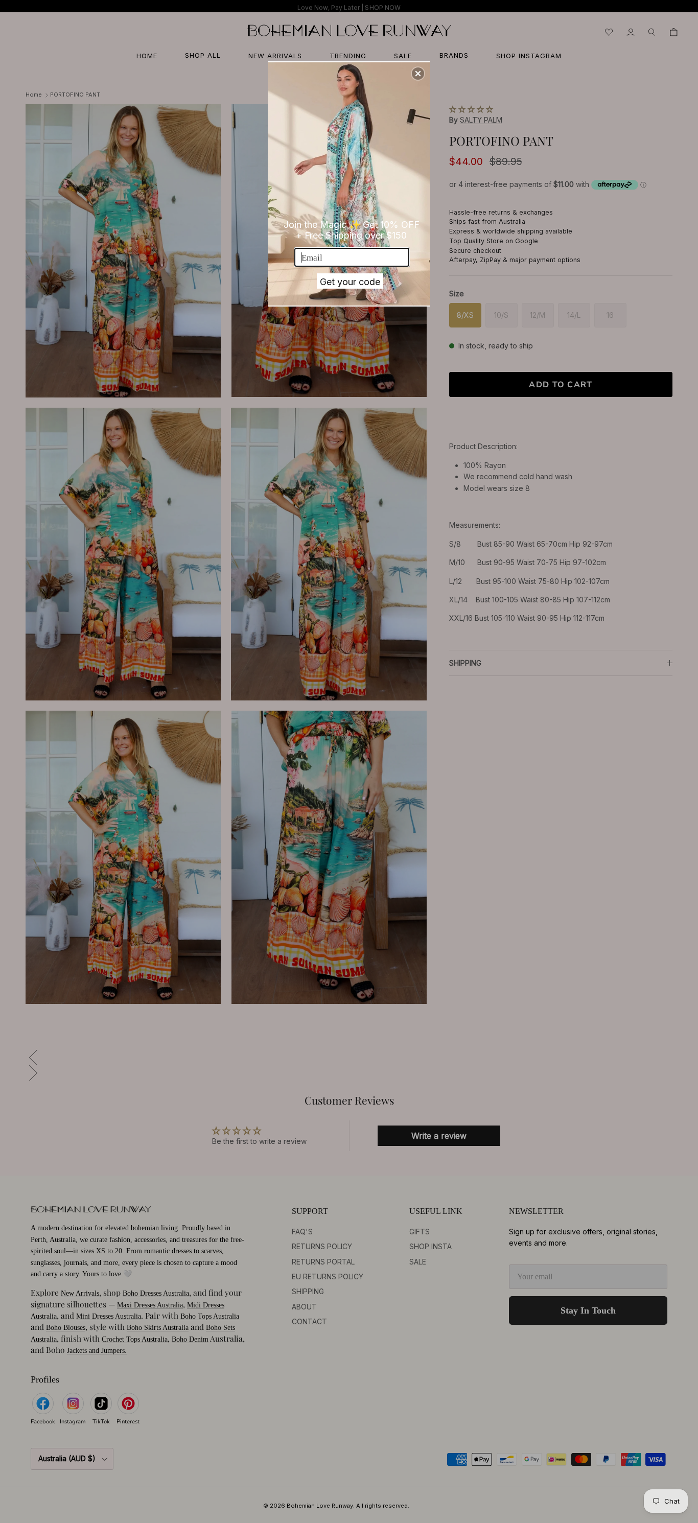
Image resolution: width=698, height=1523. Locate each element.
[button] (418, 73)
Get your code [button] (350, 281)
